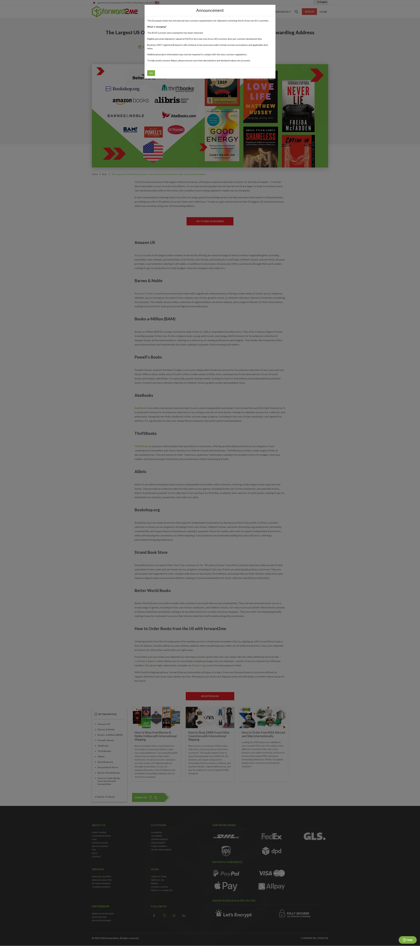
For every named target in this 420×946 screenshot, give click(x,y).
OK (151, 73)
